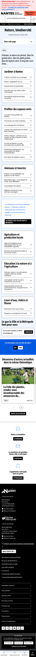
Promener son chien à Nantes (14, 121)
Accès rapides (4, 655)
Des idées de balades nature (14, 157)
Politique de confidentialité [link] (18, 646)
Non (20, 348)
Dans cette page (10, 42)
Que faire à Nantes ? (30, 13)
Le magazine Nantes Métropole (12, 577)
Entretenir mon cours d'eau (14, 309)
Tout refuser (18, 643)
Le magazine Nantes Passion (11, 574)
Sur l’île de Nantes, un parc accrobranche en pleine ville (14, 144)
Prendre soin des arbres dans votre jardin (14, 91)
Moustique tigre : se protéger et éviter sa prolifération (15, 180)
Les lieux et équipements (8, 621)
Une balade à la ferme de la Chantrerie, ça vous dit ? (14, 281)
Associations (5, 611)
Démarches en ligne (15, 655)
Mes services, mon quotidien (14, 24)
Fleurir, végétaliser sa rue (13, 82)
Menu (32, 655)
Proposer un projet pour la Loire (15, 313)
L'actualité (5, 571)
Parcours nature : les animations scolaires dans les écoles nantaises (15, 274)
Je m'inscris (18, 458)
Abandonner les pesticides (13, 86)
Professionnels (6, 606)
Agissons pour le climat (9, 564)
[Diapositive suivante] (33, 19)
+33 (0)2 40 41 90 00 (7, 496)
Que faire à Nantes (8, 567)
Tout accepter (9, 643)
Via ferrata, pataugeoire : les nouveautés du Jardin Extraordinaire (14, 151)
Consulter (28, 332)
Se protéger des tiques (12, 186)
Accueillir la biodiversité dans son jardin (14, 97)
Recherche (24, 655)
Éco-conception (18, 636)
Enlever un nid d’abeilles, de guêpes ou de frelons (14, 174)
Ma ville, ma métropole (9, 561)
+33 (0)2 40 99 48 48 (7, 524)
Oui (15, 348)
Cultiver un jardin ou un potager (15, 77)
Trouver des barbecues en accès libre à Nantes (16, 130)
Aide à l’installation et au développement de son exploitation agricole (12, 245)
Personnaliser (28, 643)
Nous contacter (8, 551)
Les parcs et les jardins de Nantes (13, 115)
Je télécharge (18, 478)
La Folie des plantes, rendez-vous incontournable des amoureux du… (14, 392)
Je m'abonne (18, 439)
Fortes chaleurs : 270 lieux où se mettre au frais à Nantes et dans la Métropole (15, 137)
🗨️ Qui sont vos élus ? (8, 509)
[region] (18, 19)
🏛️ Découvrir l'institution (9, 511)
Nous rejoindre (6, 590)
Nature (4, 50)
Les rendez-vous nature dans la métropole (16, 222)
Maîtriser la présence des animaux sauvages (13, 191)
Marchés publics (6, 595)
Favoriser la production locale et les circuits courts (15, 252)
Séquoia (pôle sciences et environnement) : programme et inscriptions (16, 287)
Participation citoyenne (8, 585)
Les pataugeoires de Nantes (14, 125)
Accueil (3, 24)
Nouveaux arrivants (7, 601)
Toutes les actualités (18, 414)
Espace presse (6, 616)
